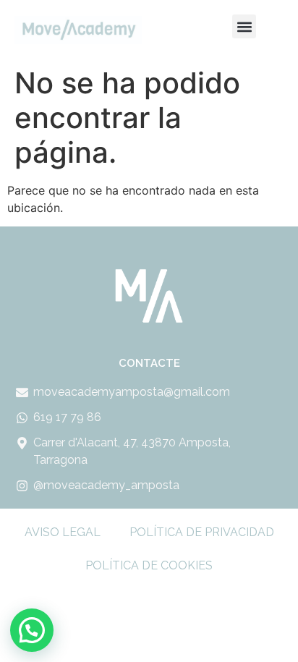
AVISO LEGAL (63, 532)
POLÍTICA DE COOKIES (149, 565)
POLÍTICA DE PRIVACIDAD (201, 532)
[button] (244, 26)
